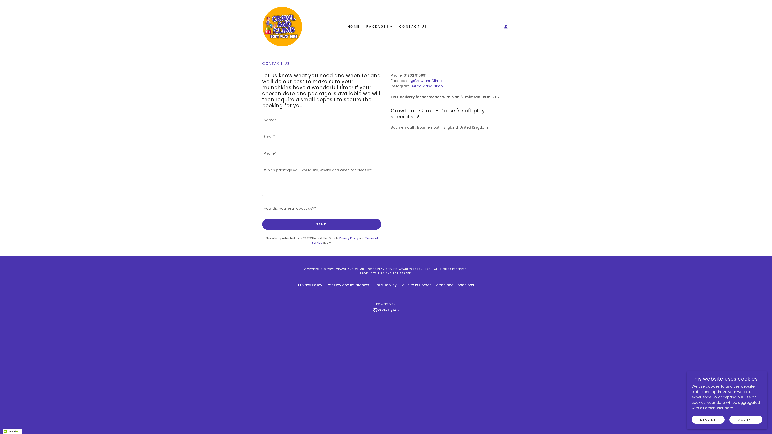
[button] (506, 27)
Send (321, 224)
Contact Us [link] (413, 26)
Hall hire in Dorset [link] (415, 284)
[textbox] (321, 119)
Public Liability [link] (384, 284)
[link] (282, 26)
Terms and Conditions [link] (454, 284)
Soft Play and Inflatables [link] (347, 284)
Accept (746, 420)
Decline (708, 420)
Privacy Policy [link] (348, 238)
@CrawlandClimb (426, 80)
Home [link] (354, 26)
